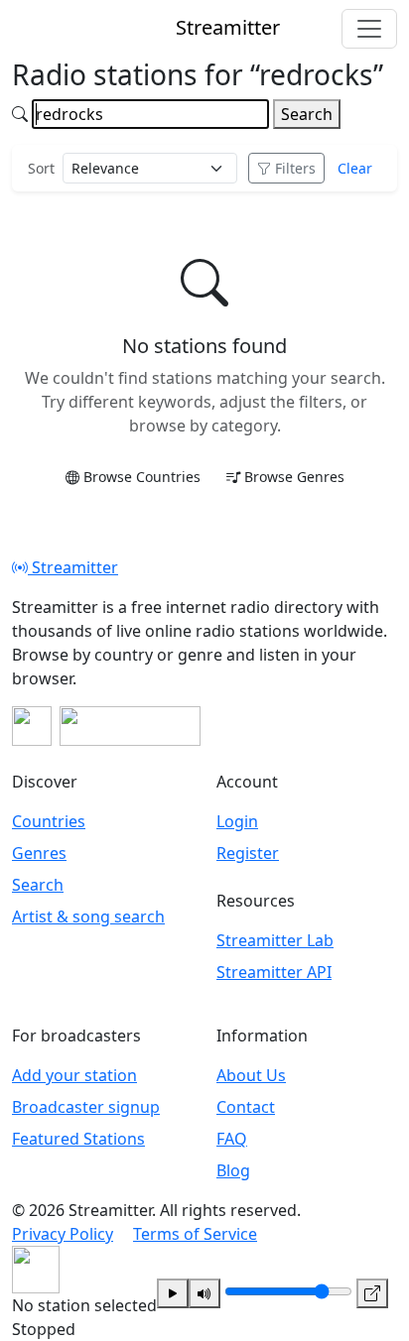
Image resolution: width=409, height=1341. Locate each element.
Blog (233, 1170)
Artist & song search (88, 916)
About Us (251, 1075)
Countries (48, 821)
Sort (41, 168)
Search (307, 114)
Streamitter (73, 567)
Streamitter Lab (275, 940)
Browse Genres (294, 476)
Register (247, 853)
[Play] (173, 1293)
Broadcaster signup (86, 1107)
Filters (295, 168)
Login (237, 821)
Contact (245, 1107)
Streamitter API (274, 972)
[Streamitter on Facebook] (32, 726)
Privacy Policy (62, 1234)
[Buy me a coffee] (130, 726)
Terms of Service (195, 1234)
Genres (39, 853)
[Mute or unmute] (204, 1293)
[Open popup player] (372, 1293)
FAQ (231, 1139)
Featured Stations (78, 1139)
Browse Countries (142, 476)
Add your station (74, 1075)
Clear (355, 168)
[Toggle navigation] (369, 29)
